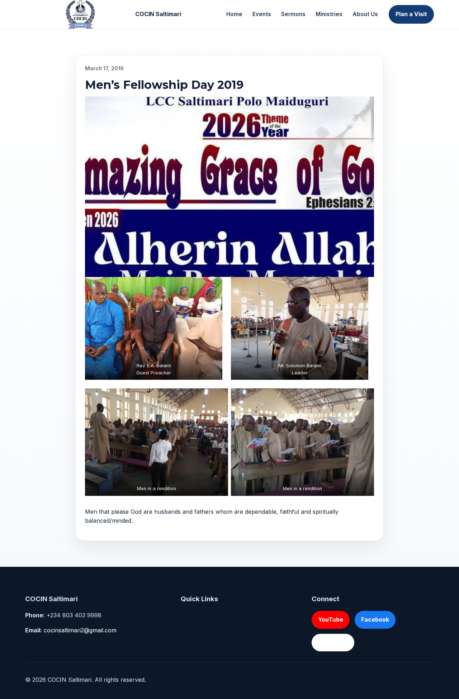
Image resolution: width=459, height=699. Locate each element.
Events (261, 14)
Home (234, 14)
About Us (365, 14)
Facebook (375, 619)
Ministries (329, 14)
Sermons (293, 14)
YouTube (330, 619)
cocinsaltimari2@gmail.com (80, 630)
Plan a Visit (411, 14)
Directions (333, 642)
